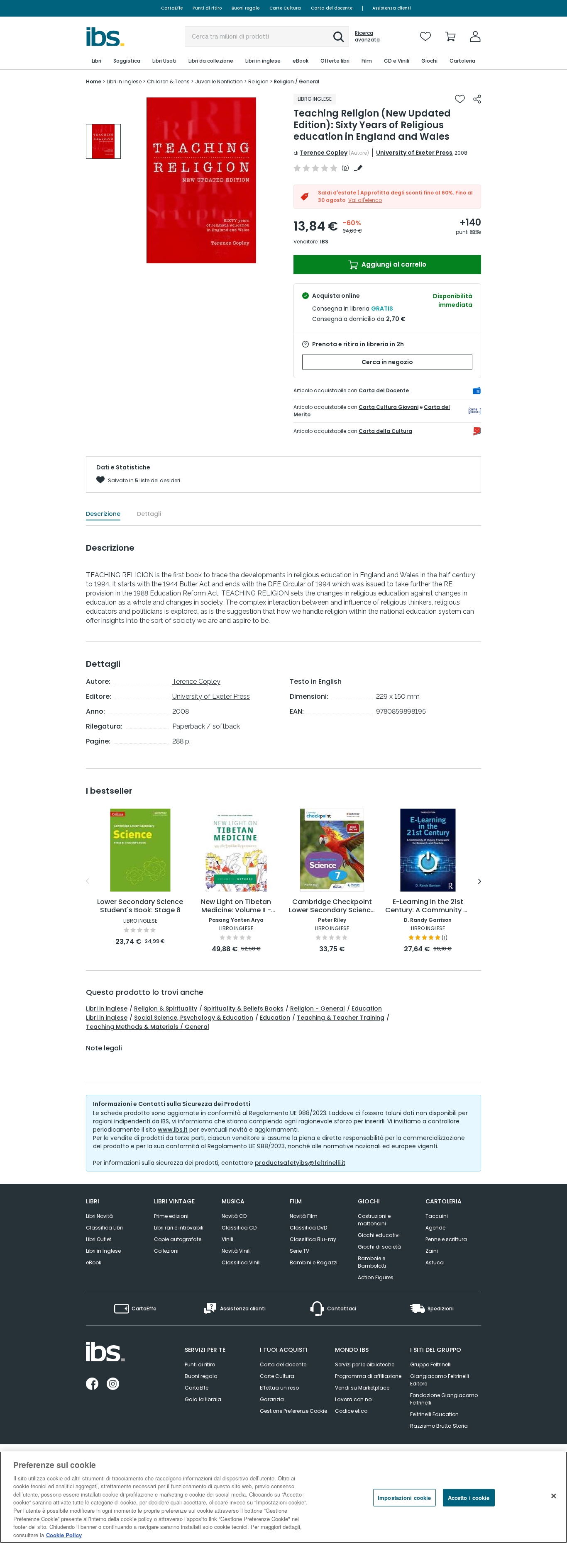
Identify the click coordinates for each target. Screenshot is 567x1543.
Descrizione (103, 514)
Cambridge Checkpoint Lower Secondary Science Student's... (332, 906)
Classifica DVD (308, 1227)
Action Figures (375, 1277)
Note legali (104, 1048)
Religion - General (317, 1008)
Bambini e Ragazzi (313, 1262)
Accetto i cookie (469, 1498)
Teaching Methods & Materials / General (147, 1027)
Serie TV (299, 1250)
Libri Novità (99, 1216)
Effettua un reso (279, 1387)
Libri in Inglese (103, 1250)
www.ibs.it (173, 1129)
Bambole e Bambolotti (372, 1262)
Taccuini (436, 1216)
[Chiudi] (554, 1496)
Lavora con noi (354, 1399)
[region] (283, 1497)
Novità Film (304, 1216)
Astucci (435, 1262)
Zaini (431, 1250)
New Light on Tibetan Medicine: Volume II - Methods (236, 906)
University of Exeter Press (414, 152)
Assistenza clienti (391, 8)
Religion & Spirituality (165, 1008)
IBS (324, 241)
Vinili (227, 1239)
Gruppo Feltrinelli (431, 1364)
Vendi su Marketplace (362, 1387)
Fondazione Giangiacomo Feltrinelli (444, 1399)
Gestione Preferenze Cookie (293, 1410)
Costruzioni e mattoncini (374, 1220)
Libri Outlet (98, 1239)
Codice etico (351, 1410)
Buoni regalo (245, 8)
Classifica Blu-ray (313, 1239)
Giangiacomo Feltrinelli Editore (439, 1380)
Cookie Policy (64, 1534)
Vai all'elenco (365, 200)
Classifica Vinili (241, 1262)
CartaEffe (172, 8)
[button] (338, 37)
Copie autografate (177, 1239)
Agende (435, 1227)
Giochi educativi (379, 1235)
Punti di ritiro (207, 8)
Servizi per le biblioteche (364, 1364)
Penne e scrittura (446, 1239)
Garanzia (272, 1399)
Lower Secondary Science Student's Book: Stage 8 (140, 906)
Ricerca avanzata (367, 36)
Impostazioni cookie (404, 1498)
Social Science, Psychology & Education (193, 1017)
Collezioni (166, 1250)
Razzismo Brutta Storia (439, 1425)
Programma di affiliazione (368, 1376)
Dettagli (149, 514)
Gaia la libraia (203, 1399)
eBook (93, 1262)
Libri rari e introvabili (178, 1227)
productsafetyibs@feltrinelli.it (300, 1163)
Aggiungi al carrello (393, 264)
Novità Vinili (236, 1250)
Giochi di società (379, 1246)
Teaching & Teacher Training (340, 1017)
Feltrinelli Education (434, 1414)
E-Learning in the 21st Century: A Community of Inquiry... (427, 906)
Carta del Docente (384, 390)
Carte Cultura (285, 8)
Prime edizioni (171, 1216)
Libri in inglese (106, 1008)
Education (367, 1008)
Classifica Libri (104, 1227)
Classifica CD (239, 1227)
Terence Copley (323, 152)
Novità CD (234, 1216)
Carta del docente (331, 8)
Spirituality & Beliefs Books (244, 1008)
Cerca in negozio (387, 362)
